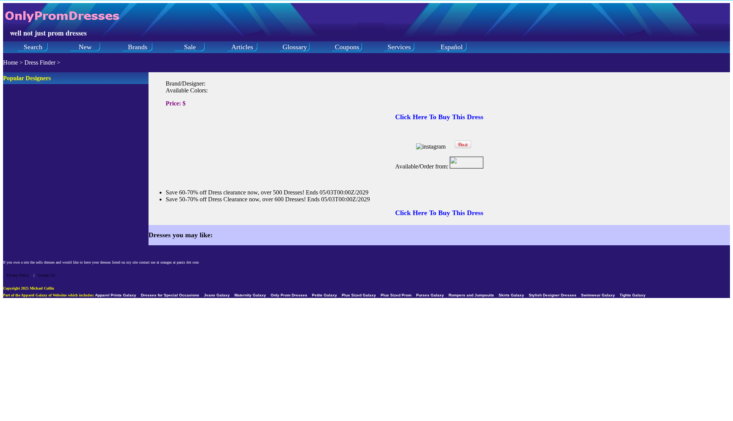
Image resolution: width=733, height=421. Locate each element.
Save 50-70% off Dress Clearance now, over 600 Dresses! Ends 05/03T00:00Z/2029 (268, 199)
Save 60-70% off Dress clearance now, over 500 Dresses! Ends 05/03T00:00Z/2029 (267, 192)
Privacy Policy (17, 275)
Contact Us (46, 275)
